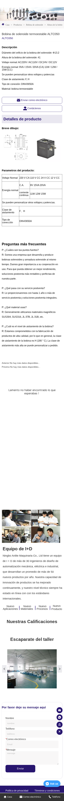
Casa (7, 25)
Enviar (20, 768)
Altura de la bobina (55, 25)
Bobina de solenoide (34, 25)
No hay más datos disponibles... (25, 363)
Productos (18, 25)
